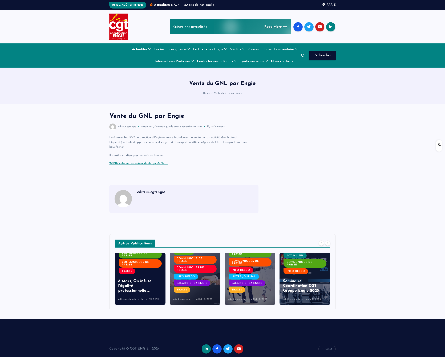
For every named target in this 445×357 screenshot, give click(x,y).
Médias (235, 49)
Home (206, 93)
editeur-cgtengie (127, 126)
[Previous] (321, 243)
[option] (140, 279)
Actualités (139, 49)
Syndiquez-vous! (252, 61)
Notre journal (244, 276)
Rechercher (322, 55)
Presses (253, 49)
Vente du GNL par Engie (228, 93)
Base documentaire (279, 49)
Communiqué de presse (168, 126)
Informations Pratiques (172, 61)
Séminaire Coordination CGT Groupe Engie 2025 (301, 286)
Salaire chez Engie (192, 283)
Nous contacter (283, 61)
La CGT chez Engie (208, 49)
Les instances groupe (170, 49)
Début (328, 349)
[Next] (327, 243)
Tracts (127, 271)
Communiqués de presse (135, 263)
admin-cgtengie (182, 299)
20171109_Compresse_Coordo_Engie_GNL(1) (138, 163)
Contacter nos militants (215, 61)
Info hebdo (186, 276)
